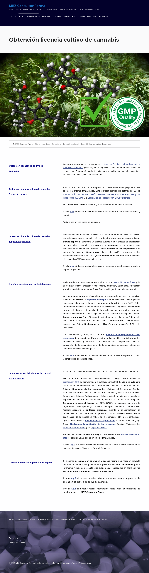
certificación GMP (71, 382)
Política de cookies (17, 542)
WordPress (72, 563)
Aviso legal (13, 538)
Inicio (13, 16)
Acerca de (68, 16)
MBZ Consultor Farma (27, 5)
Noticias (57, 16)
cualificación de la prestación (100, 420)
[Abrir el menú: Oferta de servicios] (39, 16)
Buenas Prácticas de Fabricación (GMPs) (84, 194)
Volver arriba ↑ (85, 563)
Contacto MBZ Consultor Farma (93, 16)
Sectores (46, 16)
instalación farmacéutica (124, 282)
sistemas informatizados (74, 427)
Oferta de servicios (28, 16)
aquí (72, 212)
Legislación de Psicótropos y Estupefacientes (109, 198)
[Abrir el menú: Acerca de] (74, 16)
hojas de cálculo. (99, 427)
